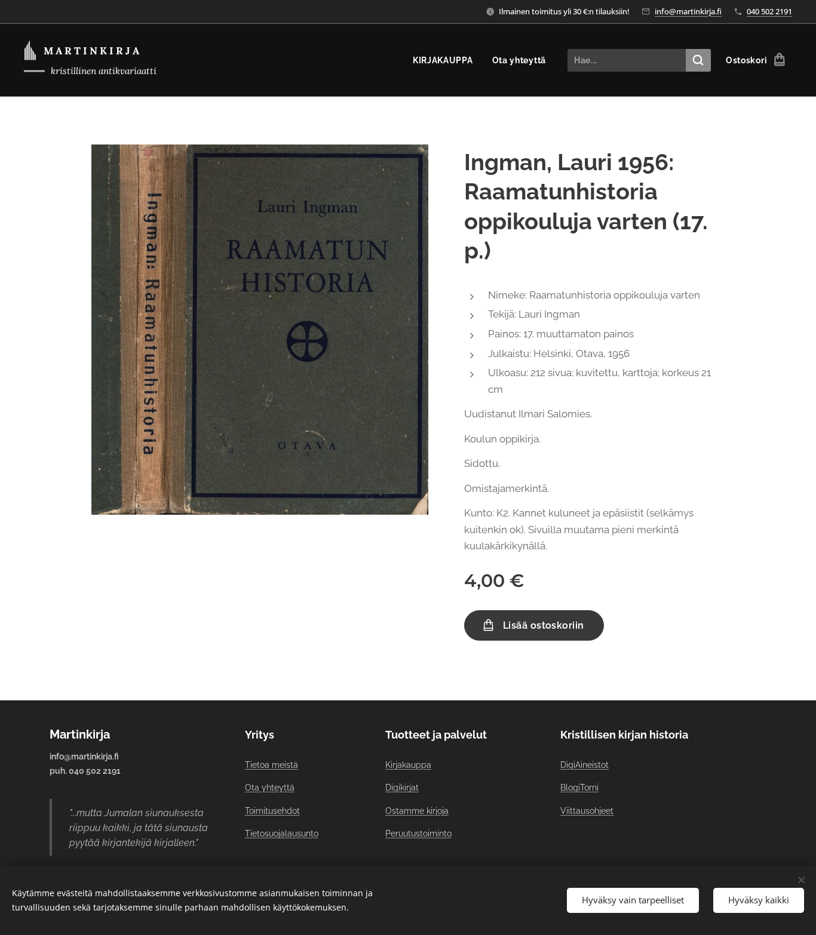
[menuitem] (446, 60)
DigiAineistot (584, 765)
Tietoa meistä (271, 765)
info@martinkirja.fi (688, 11)
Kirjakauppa (408, 765)
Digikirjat (402, 787)
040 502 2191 (769, 11)
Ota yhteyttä (270, 787)
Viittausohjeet (586, 811)
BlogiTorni (579, 787)
